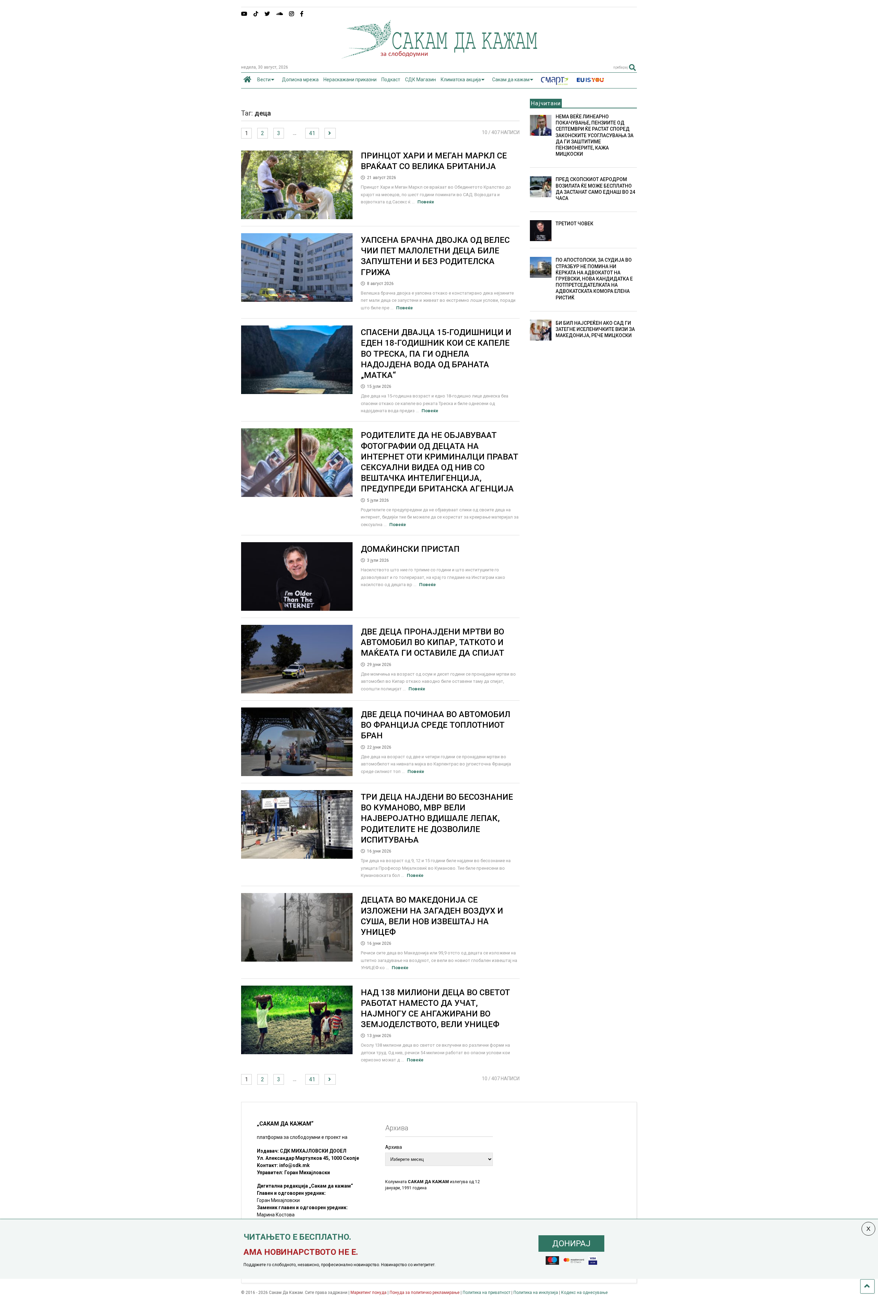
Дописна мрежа (300, 79)
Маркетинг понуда (369, 1292)
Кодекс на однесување (584, 1292)
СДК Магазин (420, 79)
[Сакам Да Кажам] (439, 56)
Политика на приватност (486, 1292)
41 (312, 133)
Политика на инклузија (535, 1292)
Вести (264, 79)
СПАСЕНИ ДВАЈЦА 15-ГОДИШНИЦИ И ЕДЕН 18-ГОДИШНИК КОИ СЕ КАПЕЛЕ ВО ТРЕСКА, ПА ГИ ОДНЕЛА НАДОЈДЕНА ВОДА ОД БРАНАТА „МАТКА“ (436, 354)
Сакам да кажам (511, 79)
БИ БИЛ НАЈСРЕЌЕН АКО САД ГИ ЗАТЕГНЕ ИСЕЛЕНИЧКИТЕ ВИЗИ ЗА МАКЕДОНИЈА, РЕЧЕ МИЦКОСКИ (595, 329)
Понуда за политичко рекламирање (425, 1292)
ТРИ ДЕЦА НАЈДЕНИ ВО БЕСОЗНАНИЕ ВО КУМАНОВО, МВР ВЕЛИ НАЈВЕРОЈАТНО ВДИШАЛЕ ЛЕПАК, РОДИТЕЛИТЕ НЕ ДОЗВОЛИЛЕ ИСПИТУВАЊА (437, 818)
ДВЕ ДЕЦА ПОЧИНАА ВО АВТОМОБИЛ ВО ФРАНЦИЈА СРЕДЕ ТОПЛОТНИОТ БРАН (435, 725)
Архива (393, 1147)
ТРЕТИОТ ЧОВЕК (574, 223)
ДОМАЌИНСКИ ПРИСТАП (410, 549)
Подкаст (390, 79)
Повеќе (425, 201)
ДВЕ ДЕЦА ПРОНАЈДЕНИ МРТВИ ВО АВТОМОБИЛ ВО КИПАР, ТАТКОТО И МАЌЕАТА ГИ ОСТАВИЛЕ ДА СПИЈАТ (432, 642)
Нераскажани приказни (350, 79)
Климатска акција (461, 79)
